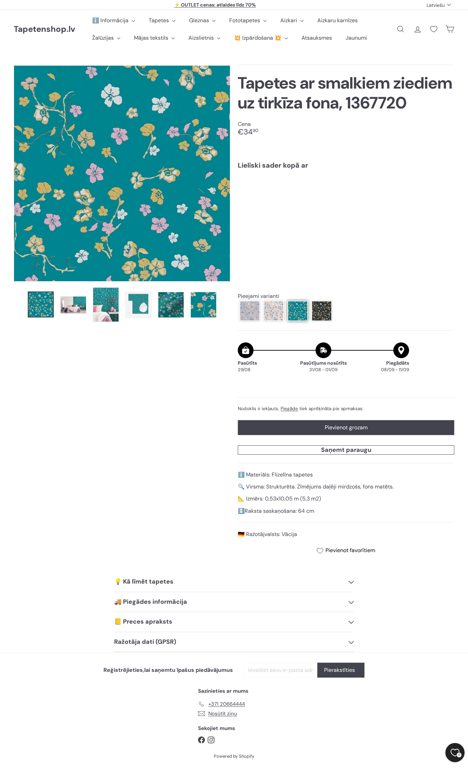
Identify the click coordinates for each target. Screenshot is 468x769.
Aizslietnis (201, 37)
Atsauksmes (316, 37)
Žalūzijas (103, 37)
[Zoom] (122, 173)
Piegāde (289, 409)
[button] (249, 311)
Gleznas (199, 20)
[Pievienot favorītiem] (445, 188)
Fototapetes (245, 20)
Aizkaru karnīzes (337, 20)
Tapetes (159, 20)
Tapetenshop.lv (44, 29)
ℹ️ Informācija (111, 20)
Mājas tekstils (152, 37)
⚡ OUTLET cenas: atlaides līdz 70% (215, 5)
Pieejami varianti (258, 296)
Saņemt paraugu (346, 450)
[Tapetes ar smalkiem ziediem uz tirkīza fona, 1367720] (346, 198)
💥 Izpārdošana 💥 (258, 37)
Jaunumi (356, 37)
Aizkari (289, 20)
